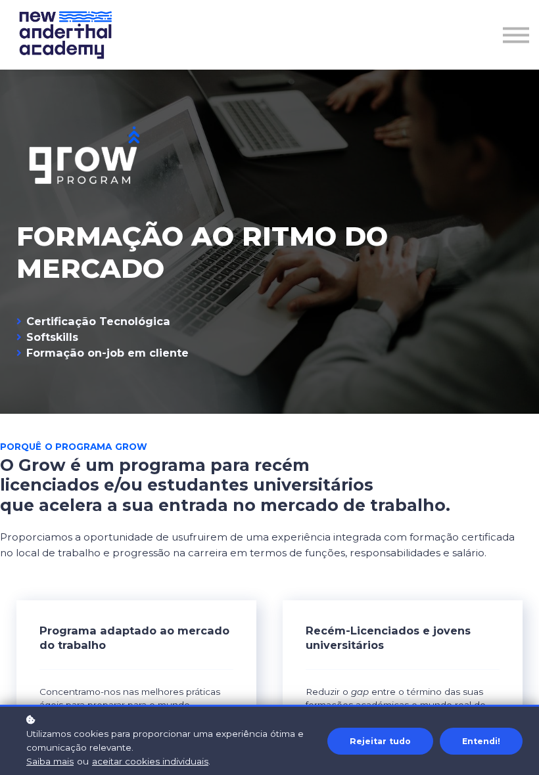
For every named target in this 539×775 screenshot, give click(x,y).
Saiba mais (50, 761)
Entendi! (481, 741)
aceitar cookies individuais (150, 761)
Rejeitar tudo (380, 741)
